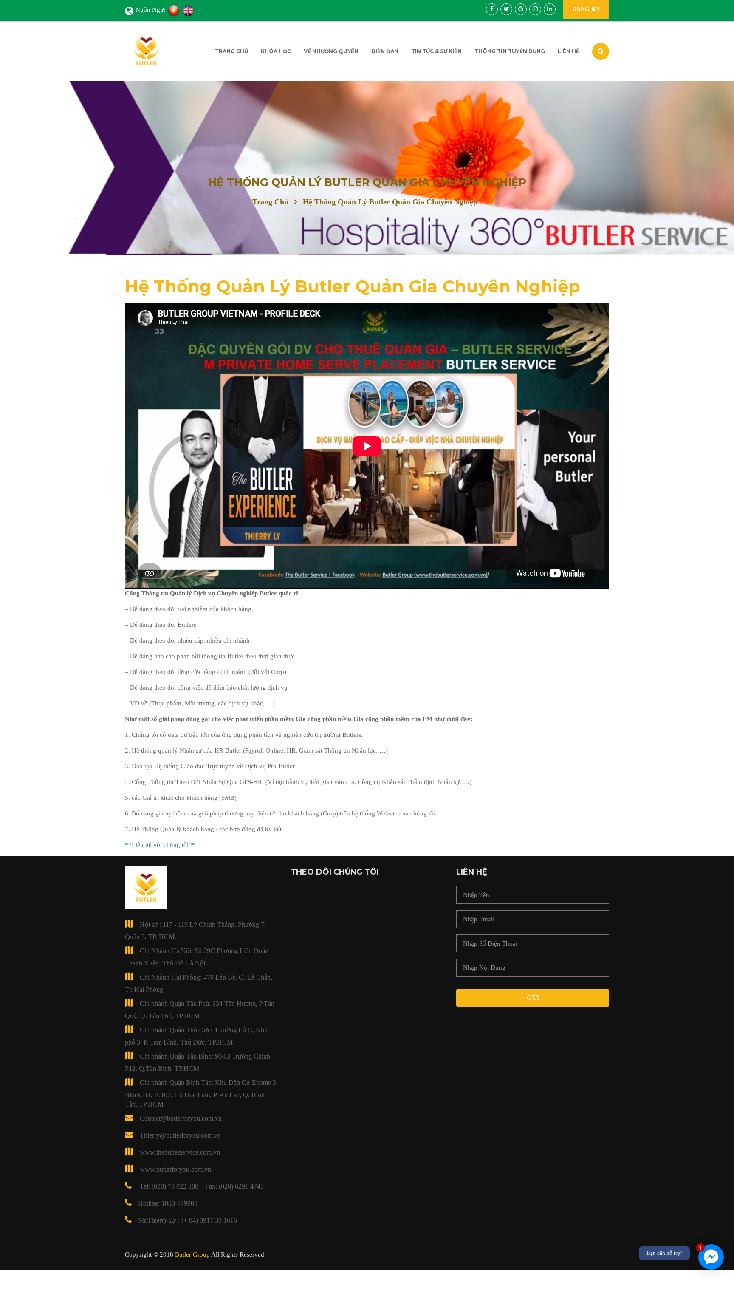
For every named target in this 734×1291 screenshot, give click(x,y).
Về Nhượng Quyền (331, 51)
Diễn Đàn (384, 51)
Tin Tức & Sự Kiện (436, 51)
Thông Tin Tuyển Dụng (509, 51)
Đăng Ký (586, 9)
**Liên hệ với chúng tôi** (160, 844)
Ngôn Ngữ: (150, 9)
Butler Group (192, 1254)
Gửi (533, 997)
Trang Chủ (231, 51)
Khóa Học (276, 51)
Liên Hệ (568, 51)
